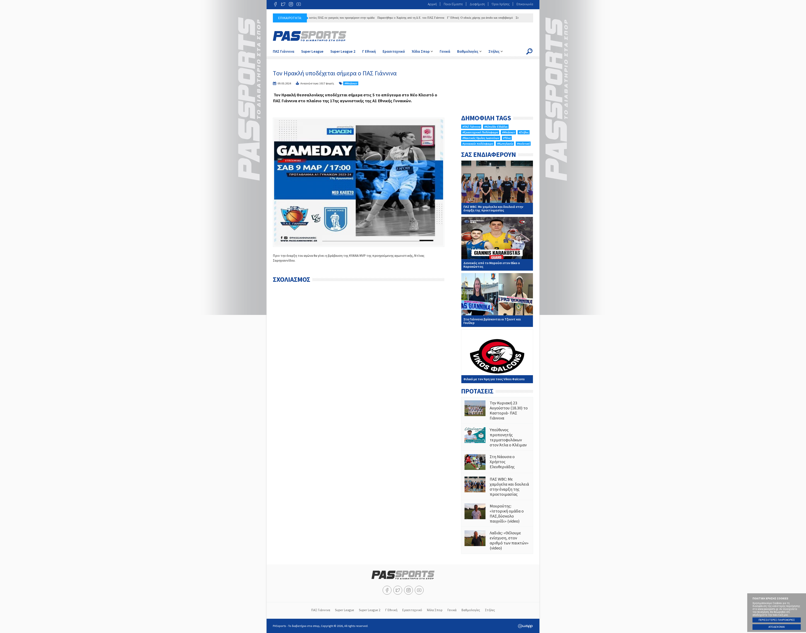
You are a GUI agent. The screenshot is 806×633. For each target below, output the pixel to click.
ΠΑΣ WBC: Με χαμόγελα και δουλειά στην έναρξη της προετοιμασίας (497, 187)
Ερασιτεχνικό (394, 51)
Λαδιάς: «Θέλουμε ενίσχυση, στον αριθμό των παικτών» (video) (497, 540)
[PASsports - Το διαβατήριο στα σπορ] (403, 578)
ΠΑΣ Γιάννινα (283, 51)
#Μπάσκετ (350, 83)
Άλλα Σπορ (421, 51)
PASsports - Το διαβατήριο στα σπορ (309, 36)
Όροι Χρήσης (501, 4)
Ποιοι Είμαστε (453, 4)
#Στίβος (524, 132)
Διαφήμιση (477, 4)
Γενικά (445, 51)
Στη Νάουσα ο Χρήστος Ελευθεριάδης (497, 462)
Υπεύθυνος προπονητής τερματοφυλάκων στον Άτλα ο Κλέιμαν (497, 437)
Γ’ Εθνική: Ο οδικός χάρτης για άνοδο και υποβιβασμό (455, 17)
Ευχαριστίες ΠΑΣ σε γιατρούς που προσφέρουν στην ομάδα (314, 17)
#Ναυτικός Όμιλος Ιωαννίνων (480, 138)
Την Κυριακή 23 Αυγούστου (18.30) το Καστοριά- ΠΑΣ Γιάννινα (497, 410)
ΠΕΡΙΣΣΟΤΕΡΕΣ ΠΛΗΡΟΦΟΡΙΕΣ (777, 620)
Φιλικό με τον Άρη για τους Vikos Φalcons (497, 356)
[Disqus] (358, 337)
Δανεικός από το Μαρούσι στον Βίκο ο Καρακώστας (497, 244)
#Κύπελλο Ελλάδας (496, 126)
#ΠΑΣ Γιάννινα (471, 126)
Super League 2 (342, 51)
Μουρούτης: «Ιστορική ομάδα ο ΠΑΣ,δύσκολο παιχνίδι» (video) (497, 513)
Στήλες (494, 51)
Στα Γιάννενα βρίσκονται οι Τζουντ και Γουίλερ (497, 300)
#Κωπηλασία (505, 143)
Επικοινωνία (525, 4)
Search (529, 51)
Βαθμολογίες (467, 51)
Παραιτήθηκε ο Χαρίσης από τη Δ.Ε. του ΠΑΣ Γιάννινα (386, 17)
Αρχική (432, 4)
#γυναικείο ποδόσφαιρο (477, 143)
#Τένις (507, 138)
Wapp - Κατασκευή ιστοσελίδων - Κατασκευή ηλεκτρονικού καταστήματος (525, 626)
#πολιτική (523, 143)
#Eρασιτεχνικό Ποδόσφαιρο (480, 132)
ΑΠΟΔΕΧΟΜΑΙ (776, 626)
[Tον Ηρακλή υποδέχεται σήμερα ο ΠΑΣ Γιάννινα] (358, 182)
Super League (312, 51)
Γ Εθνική (369, 51)
